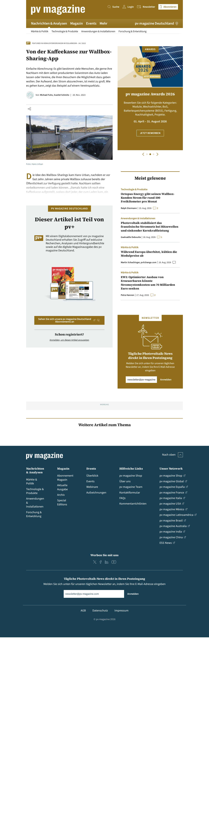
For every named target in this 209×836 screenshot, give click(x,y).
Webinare (92, 487)
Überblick (92, 476)
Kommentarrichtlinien (132, 504)
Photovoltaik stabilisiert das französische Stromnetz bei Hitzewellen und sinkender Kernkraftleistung (149, 226)
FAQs (122, 498)
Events (91, 23)
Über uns (125, 481)
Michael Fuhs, (47, 95)
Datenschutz (100, 611)
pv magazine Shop (130, 476)
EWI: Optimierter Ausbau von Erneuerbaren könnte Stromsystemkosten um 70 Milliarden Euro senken (148, 282)
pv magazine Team (130, 487)
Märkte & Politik (39, 31)
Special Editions (62, 502)
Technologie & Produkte (65, 31)
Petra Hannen (127, 295)
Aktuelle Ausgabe (62, 487)
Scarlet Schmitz (61, 95)
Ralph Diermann (129, 208)
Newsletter (149, 7)
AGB (83, 611)
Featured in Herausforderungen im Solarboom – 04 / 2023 (59, 43)
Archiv (61, 495)
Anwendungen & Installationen (98, 31)
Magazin (76, 23)
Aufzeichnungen (96, 493)
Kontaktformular (129, 493)
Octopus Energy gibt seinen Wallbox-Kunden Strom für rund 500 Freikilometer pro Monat (147, 197)
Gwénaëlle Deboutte (131, 237)
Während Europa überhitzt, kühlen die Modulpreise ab (149, 254)
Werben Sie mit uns (104, 555)
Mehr (103, 23)
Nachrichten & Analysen (49, 23)
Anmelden (165, 379)
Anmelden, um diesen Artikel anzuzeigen (69, 340)
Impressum (121, 611)
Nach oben (169, 455)
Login (131, 7)
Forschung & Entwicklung (132, 31)
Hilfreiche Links (131, 468)
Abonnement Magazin (65, 478)
